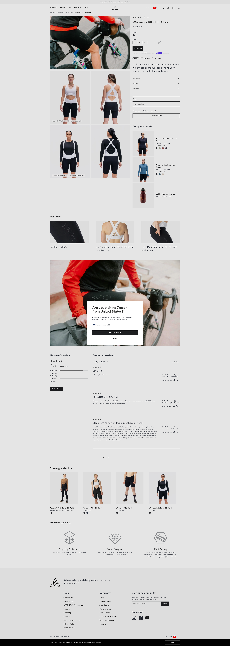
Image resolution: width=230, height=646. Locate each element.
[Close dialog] (137, 307)
